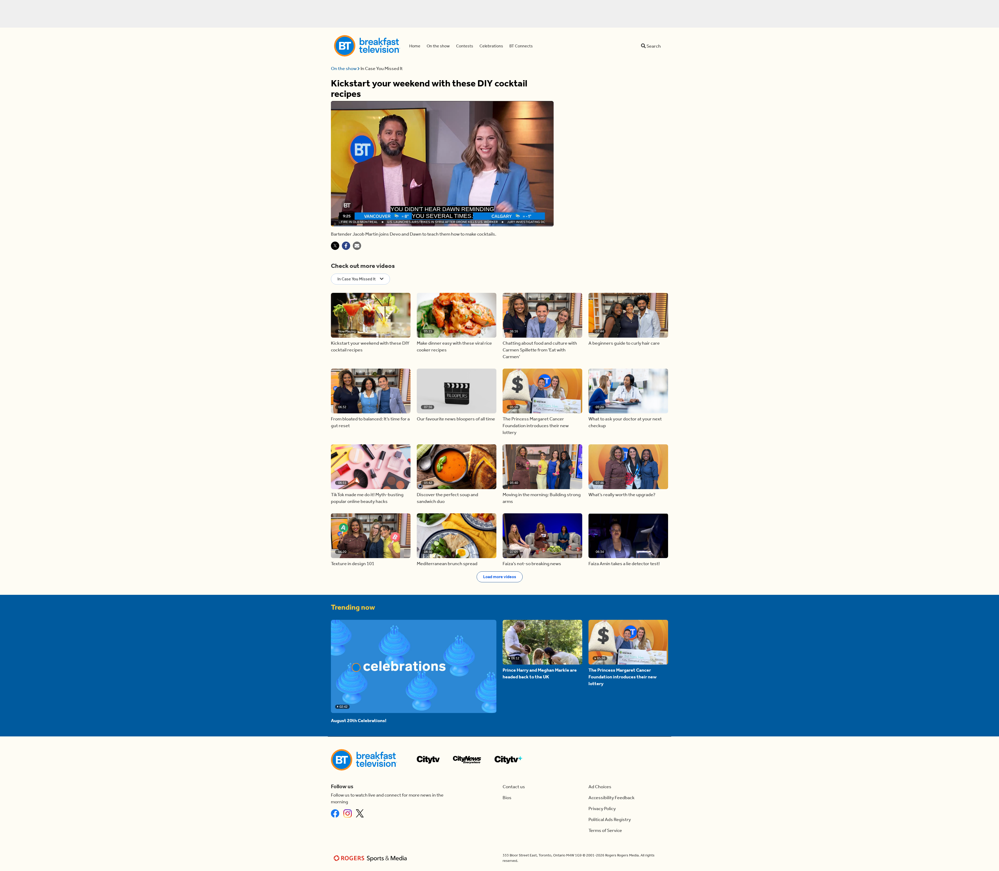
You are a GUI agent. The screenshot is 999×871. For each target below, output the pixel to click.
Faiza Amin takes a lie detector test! (624, 563)
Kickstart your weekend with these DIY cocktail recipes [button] (370, 346)
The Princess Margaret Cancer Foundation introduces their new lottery (536, 425)
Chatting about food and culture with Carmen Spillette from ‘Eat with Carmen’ (540, 349)
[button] (371, 315)
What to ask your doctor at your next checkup (625, 422)
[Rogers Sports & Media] (371, 858)
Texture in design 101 (352, 563)
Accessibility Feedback (611, 797)
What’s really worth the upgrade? (621, 494)
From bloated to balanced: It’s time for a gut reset (370, 422)
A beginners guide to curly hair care (624, 343)
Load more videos (499, 576)
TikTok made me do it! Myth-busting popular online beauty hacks (367, 498)
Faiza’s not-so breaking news (532, 563)
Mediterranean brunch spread (447, 563)
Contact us (514, 787)
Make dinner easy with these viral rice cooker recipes (454, 346)
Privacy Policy (602, 808)
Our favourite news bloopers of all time (456, 419)
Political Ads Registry (609, 819)
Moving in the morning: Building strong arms (542, 498)
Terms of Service (605, 830)
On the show (344, 68)
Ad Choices (599, 787)
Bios (507, 797)
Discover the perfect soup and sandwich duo (447, 498)
